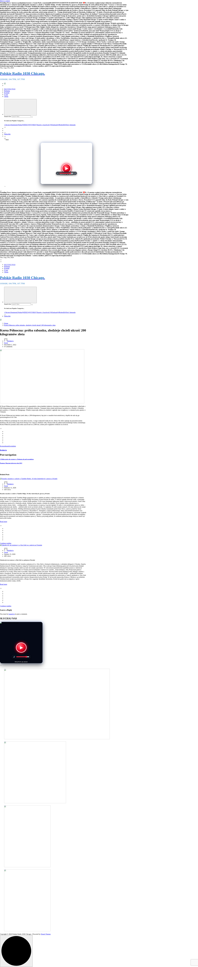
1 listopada (71, 125)
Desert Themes (46, 934)
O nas (6, 94)
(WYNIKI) (32, 125)
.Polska (19, 125)
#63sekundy (54, 125)
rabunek (6, 446)
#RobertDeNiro (63, 125)
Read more (3, 521)
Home (6, 323)
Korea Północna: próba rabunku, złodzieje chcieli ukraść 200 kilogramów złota (29, 325)
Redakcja (10, 341)
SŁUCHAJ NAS (9, 89)
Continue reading (5, 543)
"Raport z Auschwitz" (43, 125)
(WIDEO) (25, 125)
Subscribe (7, 134)
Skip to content (5, 1)
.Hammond (13, 125)
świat (11, 446)
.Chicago (7, 125)
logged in (12, 614)
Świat (6, 343)
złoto (14, 446)
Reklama (7, 91)
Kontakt (6, 93)
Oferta (6, 96)
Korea (2, 446)
